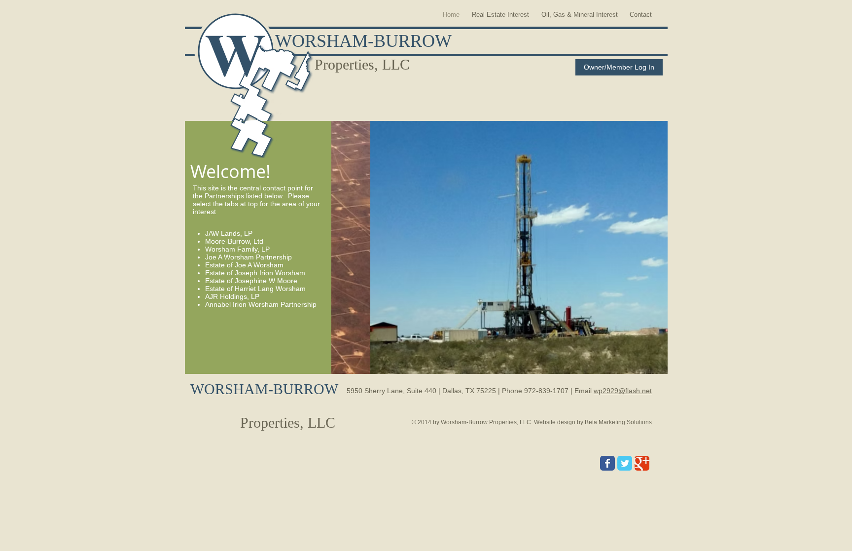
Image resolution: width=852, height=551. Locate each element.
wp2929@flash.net (623, 391)
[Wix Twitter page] (624, 463)
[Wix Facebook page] (607, 463)
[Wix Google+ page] (642, 463)
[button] (499, 247)
